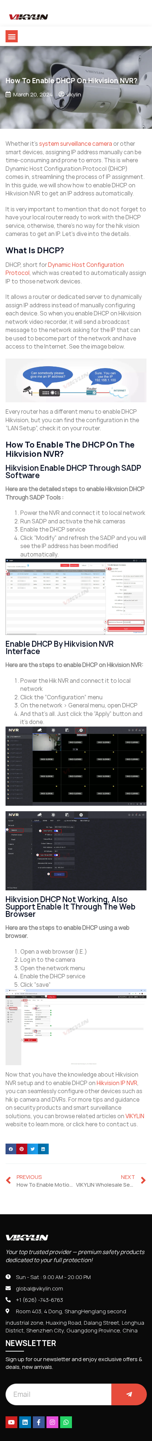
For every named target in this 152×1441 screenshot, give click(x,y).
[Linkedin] (25, 1422)
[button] (12, 36)
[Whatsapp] (66, 1422)
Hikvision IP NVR (117, 1083)
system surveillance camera (75, 144)
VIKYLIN (134, 1116)
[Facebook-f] (39, 1422)
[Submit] (129, 1394)
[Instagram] (52, 1422)
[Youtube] (11, 1422)
